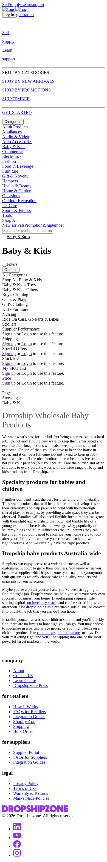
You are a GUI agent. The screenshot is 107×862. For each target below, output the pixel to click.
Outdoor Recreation (19, 200)
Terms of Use (24, 788)
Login (26, 334)
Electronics (11, 156)
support (37, 4)
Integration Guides (29, 716)
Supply (15, 4)
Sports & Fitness (16, 210)
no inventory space (41, 603)
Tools (7, 215)
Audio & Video (15, 136)
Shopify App (24, 721)
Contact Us (23, 675)
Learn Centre (24, 680)
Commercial (12, 151)
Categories (12, 122)
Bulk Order (23, 731)
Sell (5, 4)
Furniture (10, 171)
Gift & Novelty (15, 176)
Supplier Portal (26, 752)
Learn (26, 4)
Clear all (10, 270)
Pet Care (9, 205)
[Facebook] (17, 846)
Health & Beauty (17, 186)
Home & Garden (16, 190)
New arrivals (13, 225)
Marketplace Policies (31, 798)
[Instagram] (17, 855)
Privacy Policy (25, 783)
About (18, 670)
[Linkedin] (17, 828)
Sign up (9, 334)
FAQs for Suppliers (30, 757)
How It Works (25, 706)
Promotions (34, 225)
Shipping (21, 726)
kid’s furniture (69, 633)
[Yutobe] (17, 837)
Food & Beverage (17, 166)
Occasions (11, 195)
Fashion (9, 161)
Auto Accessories (17, 141)
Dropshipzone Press (30, 685)
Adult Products (15, 127)
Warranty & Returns (30, 793)
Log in (9, 15)
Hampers (10, 181)
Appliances (12, 131)
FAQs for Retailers (29, 711)
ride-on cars (46, 633)
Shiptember (54, 225)
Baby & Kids (13, 146)
